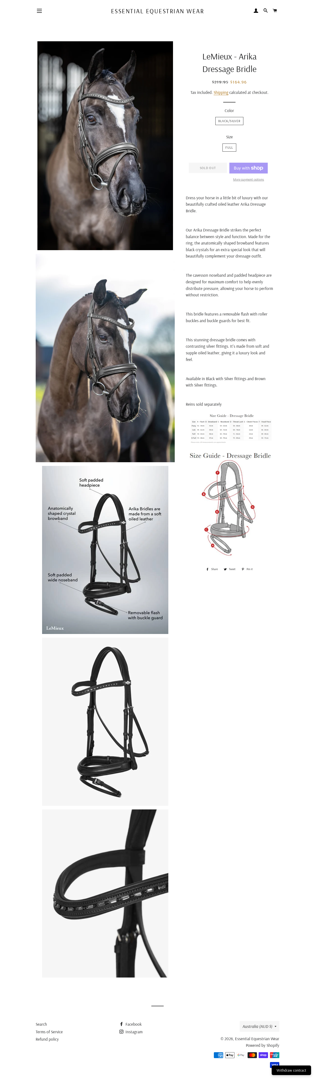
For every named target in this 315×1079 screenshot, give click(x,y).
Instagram (133, 1031)
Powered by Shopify (262, 1045)
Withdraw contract (291, 1070)
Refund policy (47, 1039)
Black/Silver (229, 121)
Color (229, 110)
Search (41, 1024)
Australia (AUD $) (257, 1026)
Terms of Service (49, 1031)
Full (229, 147)
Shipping (221, 92)
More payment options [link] (248, 179)
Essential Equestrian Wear (157, 11)
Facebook (133, 1024)
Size (229, 136)
